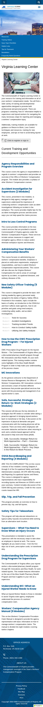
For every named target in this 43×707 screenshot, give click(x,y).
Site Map (21, 692)
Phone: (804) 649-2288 (12, 658)
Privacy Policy (21, 686)
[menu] (39, 7)
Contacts (21, 695)
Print (21, 698)
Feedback (21, 689)
